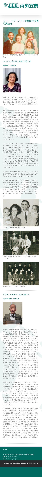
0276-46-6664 (12, 456)
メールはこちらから (14, 459)
